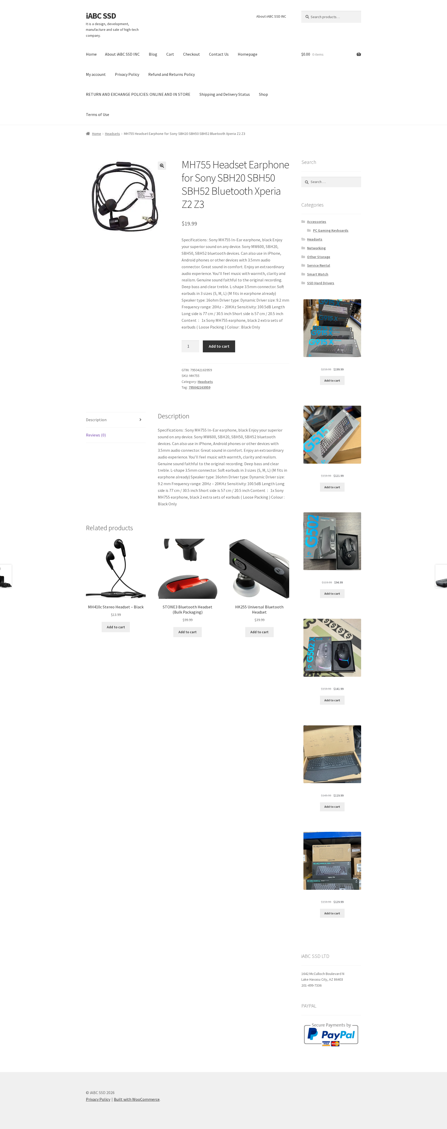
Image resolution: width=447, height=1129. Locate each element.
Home (91, 54)
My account (96, 74)
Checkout (191, 54)
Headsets (112, 133)
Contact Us (219, 54)
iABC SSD (101, 16)
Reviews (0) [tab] (96, 435)
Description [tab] (96, 419)
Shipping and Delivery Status (224, 94)
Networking (316, 248)
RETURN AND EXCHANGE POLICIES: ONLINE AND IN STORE (138, 94)
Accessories (316, 221)
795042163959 (199, 387)
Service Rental (318, 265)
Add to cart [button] (116, 627)
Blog (153, 54)
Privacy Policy (127, 74)
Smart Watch (317, 274)
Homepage (247, 54)
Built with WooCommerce (137, 1099)
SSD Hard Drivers (320, 283)
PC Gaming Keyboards (330, 230)
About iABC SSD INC (271, 16)
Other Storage (318, 256)
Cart (170, 54)
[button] (162, 166)
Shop (263, 94)
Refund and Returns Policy (171, 74)
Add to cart (219, 346)
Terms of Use (97, 114)
